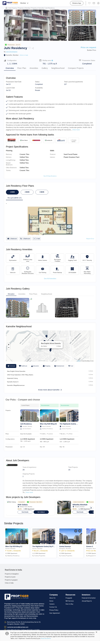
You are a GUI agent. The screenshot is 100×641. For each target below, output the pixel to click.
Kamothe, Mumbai (12, 55)
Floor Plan (21, 68)
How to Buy (69, 604)
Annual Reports (87, 601)
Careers (51, 604)
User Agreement (54, 613)
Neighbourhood (57, 68)
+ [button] (8, 344)
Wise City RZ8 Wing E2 (48, 424)
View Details (25, 512)
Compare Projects (76, 68)
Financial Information (89, 598)
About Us (52, 598)
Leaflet (78, 361)
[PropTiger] (10, 3)
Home (51, 601)
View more (29, 492)
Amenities (34, 68)
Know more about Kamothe (48, 390)
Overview (10, 68)
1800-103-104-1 (15, 630)
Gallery (45, 68)
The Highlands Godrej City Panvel (72, 424)
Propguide (69, 598)
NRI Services (70, 601)
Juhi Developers (11, 52)
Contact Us (53, 607)
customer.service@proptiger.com (17, 627)
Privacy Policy (53, 610)
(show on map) (24, 55)
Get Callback (41, 512)
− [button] (8, 347)
